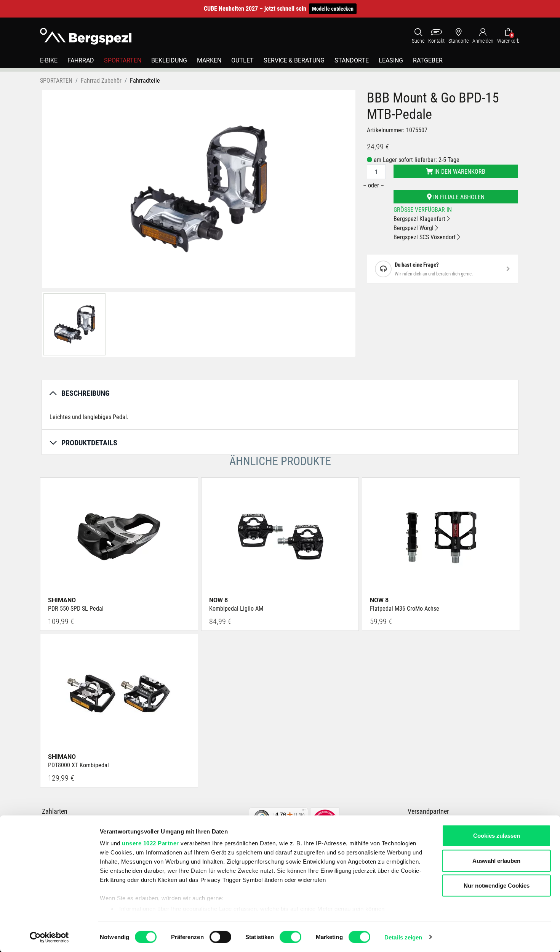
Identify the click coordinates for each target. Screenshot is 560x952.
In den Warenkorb (459, 171)
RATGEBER (428, 60)
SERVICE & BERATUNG (294, 60)
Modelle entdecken (333, 9)
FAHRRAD (80, 60)
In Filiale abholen (458, 197)
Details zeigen (403, 937)
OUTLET (242, 60)
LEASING (391, 60)
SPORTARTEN (122, 60)
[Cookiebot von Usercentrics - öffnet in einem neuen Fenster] (49, 937)
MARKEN (209, 60)
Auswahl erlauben (496, 860)
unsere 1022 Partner (150, 843)
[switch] (220, 937)
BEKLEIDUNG (169, 60)
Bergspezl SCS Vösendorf (425, 237)
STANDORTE (351, 60)
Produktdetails (89, 442)
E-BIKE (49, 60)
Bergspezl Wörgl (414, 228)
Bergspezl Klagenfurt (420, 218)
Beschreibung (85, 393)
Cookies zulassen (496, 835)
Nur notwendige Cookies (497, 885)
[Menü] (303, 811)
